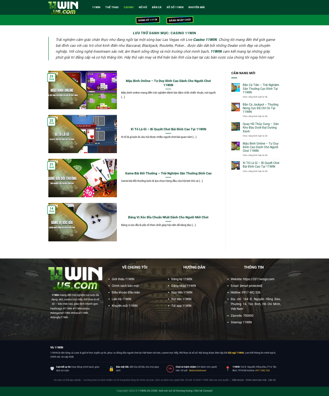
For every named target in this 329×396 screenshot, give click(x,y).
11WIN (96, 7)
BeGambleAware (197, 370)
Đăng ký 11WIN (181, 279)
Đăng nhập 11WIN (183, 286)
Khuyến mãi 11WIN (124, 306)
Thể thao (112, 7)
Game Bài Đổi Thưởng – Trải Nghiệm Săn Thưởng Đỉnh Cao (168, 173)
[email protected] (251, 286)
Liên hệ (271, 380)
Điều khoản (238, 380)
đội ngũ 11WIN (236, 352)
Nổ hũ (143, 7)
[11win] (67, 7)
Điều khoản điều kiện (126, 292)
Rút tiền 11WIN (181, 299)
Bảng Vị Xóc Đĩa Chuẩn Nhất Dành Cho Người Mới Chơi (168, 217)
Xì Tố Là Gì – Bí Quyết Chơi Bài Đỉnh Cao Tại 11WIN (168, 129)
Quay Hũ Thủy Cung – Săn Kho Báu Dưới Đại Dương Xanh (261, 127)
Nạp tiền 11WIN (181, 292)
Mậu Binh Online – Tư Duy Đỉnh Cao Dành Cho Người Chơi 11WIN (168, 83)
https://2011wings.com (258, 279)
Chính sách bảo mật (125, 286)
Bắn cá (157, 7)
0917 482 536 (262, 370)
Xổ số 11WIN (175, 7)
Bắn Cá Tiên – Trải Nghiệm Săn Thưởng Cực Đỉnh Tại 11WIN (261, 88)
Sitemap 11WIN (241, 322)
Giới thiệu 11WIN (123, 279)
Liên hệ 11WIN (121, 299)
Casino (129, 7)
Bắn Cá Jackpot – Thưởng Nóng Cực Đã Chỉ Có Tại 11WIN (260, 108)
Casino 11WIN (205, 39)
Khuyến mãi (196, 7)
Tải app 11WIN (181, 306)
